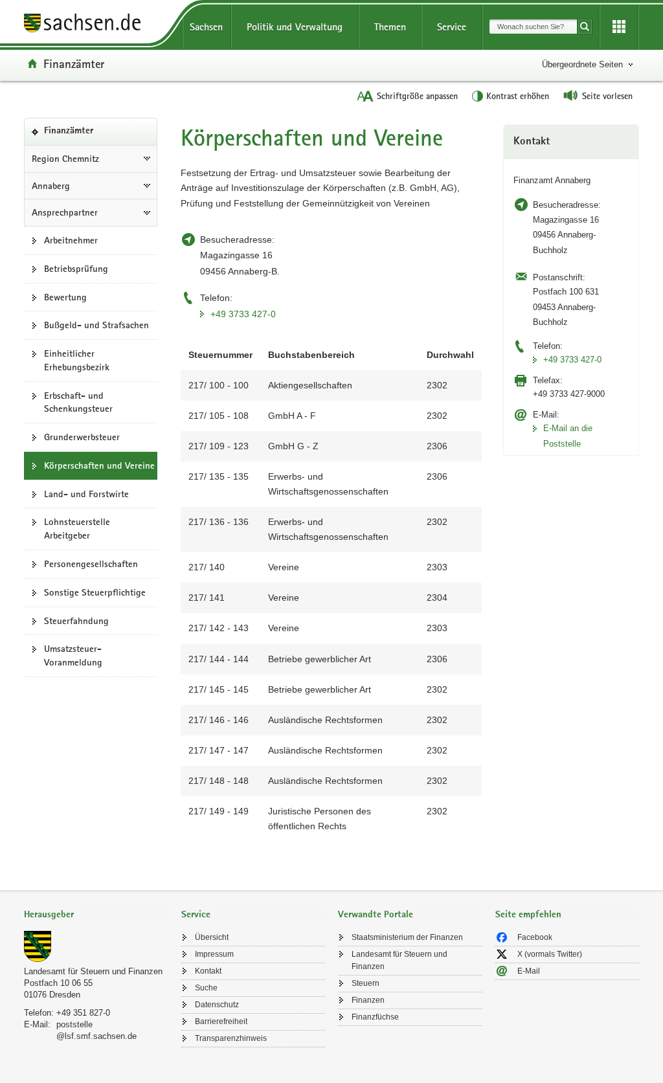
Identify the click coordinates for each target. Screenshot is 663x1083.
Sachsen (206, 27)
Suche (206, 987)
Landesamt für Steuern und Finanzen (93, 971)
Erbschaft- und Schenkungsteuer (78, 402)
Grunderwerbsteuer (82, 437)
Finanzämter (73, 63)
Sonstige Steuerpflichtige (95, 592)
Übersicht (212, 937)
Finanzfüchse (375, 1017)
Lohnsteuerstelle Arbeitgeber (77, 528)
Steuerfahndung (76, 621)
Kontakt (208, 971)
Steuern (365, 983)
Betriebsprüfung (76, 268)
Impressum (214, 954)
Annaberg (51, 186)
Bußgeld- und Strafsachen (96, 325)
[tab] (96, 915)
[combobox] (533, 26)
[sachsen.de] (96, 25)
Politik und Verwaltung (295, 27)
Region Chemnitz (65, 158)
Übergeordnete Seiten (582, 64)
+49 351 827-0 (83, 1013)
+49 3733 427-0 (243, 314)
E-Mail (528, 971)
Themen (390, 27)
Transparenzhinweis (231, 1038)
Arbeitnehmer (71, 240)
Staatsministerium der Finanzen (407, 937)
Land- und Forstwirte (86, 494)
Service (451, 27)
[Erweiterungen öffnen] (619, 27)
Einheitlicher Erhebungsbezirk (76, 360)
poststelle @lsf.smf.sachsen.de (96, 1030)
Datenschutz (217, 1004)
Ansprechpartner (65, 212)
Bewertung (65, 297)
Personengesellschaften (91, 564)
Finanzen (368, 1000)
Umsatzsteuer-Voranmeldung (73, 655)
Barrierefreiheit (221, 1021)
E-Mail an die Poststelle (567, 435)
